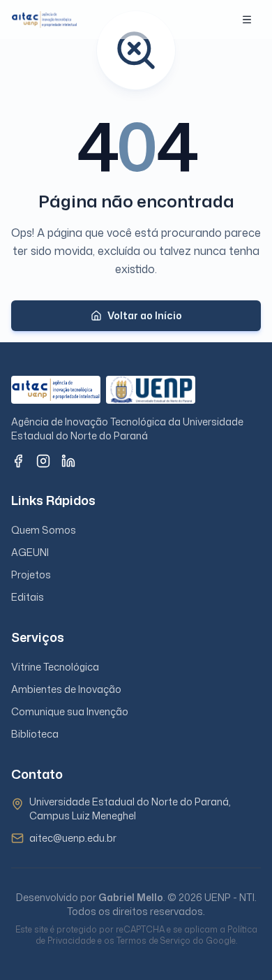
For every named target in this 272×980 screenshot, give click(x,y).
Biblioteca (35, 733)
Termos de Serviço (153, 940)
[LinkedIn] (68, 461)
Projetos (31, 574)
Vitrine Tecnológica (55, 666)
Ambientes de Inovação (66, 689)
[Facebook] (18, 461)
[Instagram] (43, 461)
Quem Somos (43, 529)
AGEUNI (30, 552)
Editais (27, 597)
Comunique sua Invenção (69, 711)
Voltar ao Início (144, 315)
